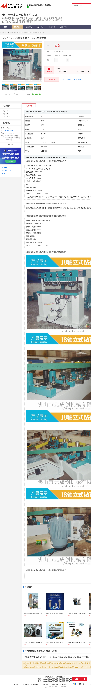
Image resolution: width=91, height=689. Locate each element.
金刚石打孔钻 (41, 657)
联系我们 (26, 684)
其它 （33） (7, 117)
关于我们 (16, 684)
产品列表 (6, 32)
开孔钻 (49, 657)
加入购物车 (66, 79)
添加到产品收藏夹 (7, 170)
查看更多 (10, 144)
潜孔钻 (55, 657)
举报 (17, 94)
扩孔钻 (32, 657)
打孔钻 (60, 657)
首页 (1, 32)
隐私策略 (55, 684)
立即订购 (77, 79)
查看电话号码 (9, 130)
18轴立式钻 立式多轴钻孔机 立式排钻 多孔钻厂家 (57, 679)
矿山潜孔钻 (77, 657)
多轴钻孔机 (86, 657)
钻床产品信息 (49, 677)
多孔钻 (26, 657)
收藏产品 (7, 94)
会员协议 (64, 684)
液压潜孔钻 (68, 657)
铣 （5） (6, 114)
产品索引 (5, 167)
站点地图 (45, 684)
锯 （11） (6, 111)
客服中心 (35, 684)
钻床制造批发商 (60, 677)
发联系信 (51, 79)
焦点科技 (57, 687)
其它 (12, 32)
